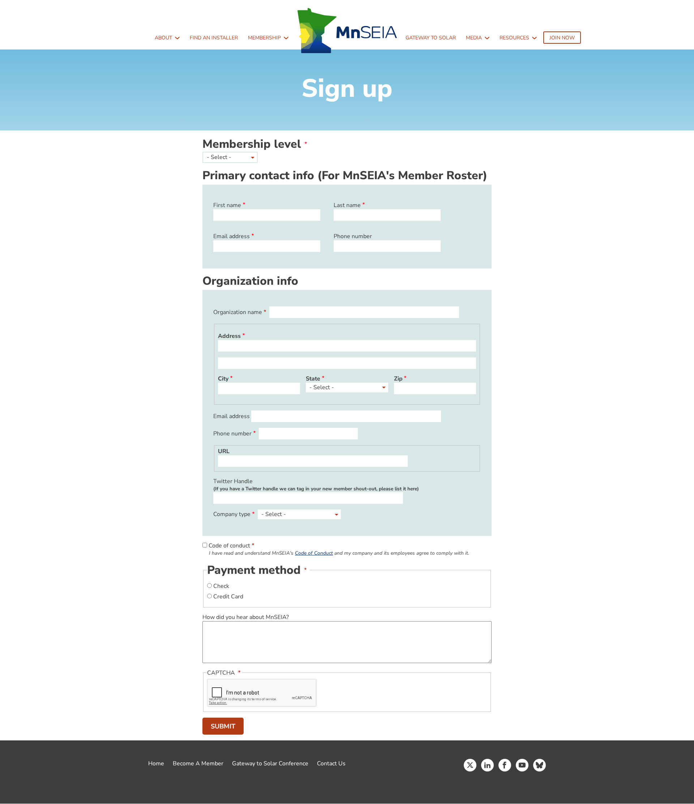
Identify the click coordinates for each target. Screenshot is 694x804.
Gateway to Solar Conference (270, 764)
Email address (231, 236)
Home (156, 764)
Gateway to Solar (431, 37)
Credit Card (228, 597)
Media (474, 37)
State (313, 379)
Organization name (237, 312)
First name (227, 205)
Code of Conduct (314, 553)
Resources (514, 37)
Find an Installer (214, 37)
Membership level (251, 144)
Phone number (353, 236)
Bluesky (539, 765)
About (163, 37)
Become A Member (198, 764)
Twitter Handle (233, 481)
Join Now (562, 37)
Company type (231, 514)
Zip (398, 379)
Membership (264, 37)
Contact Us (331, 764)
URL (224, 451)
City (223, 379)
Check (221, 586)
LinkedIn (487, 765)
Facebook (504, 765)
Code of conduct (229, 546)
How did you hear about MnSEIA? (245, 617)
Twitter (470, 765)
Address (229, 336)
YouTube (522, 765)
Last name (347, 205)
